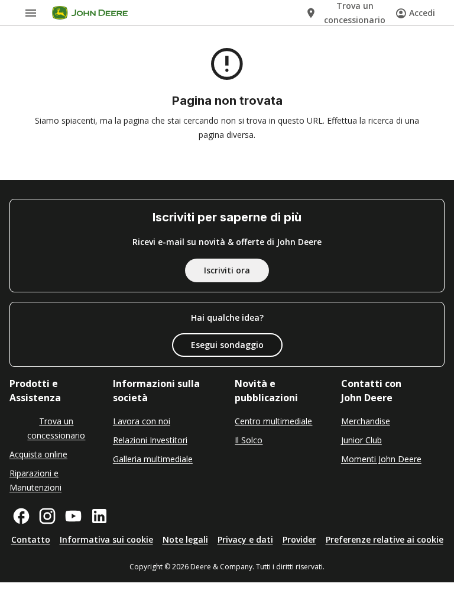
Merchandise (365, 421)
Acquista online (38, 454)
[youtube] (73, 516)
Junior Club (361, 440)
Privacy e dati (245, 539)
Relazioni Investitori (150, 440)
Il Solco (248, 440)
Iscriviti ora (227, 270)
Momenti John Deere (381, 459)
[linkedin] (99, 516)
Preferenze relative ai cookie (384, 539)
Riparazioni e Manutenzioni (35, 480)
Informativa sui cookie (106, 539)
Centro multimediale (273, 421)
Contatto (30, 539)
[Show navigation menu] (31, 13)
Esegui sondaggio (227, 344)
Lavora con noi (141, 421)
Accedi (422, 12)
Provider (299, 539)
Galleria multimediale (153, 459)
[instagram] (47, 516)
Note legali (185, 539)
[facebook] (21, 516)
